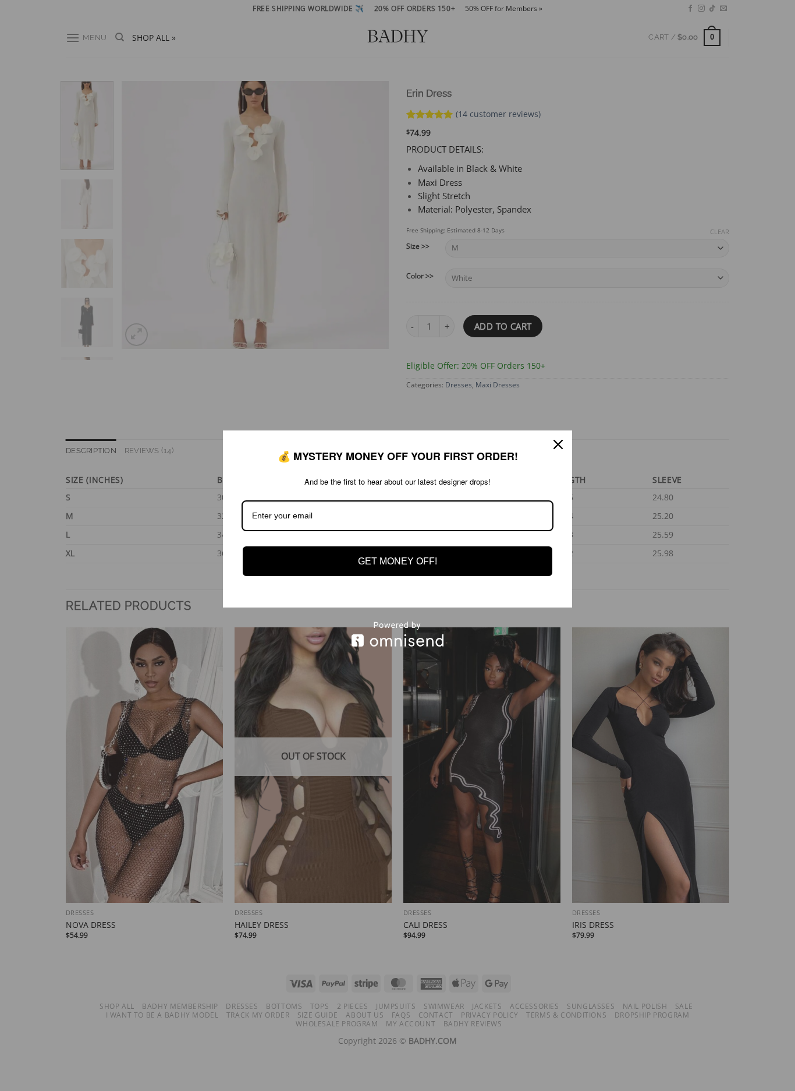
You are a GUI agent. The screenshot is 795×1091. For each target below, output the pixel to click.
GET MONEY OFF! (397, 561)
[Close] (558, 444)
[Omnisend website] (397, 634)
